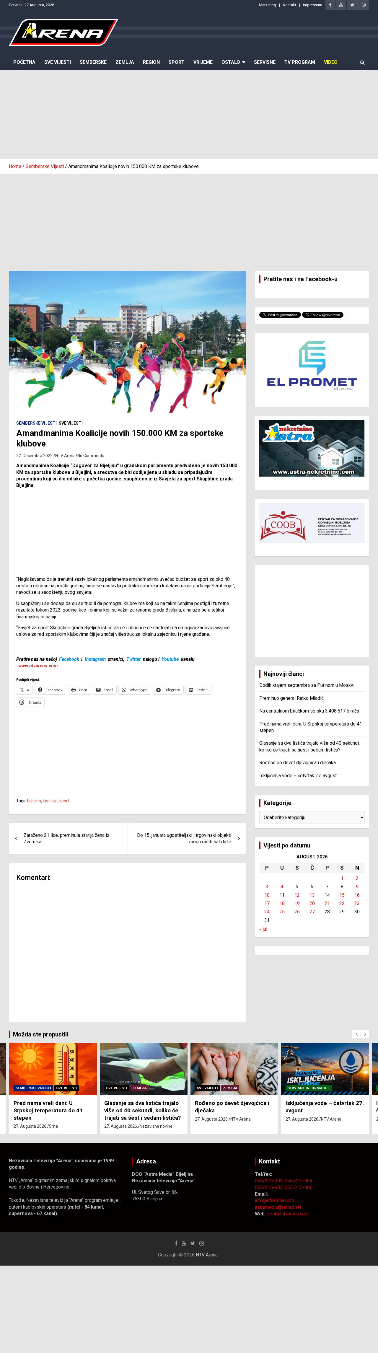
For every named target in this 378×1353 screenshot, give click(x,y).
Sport (177, 62)
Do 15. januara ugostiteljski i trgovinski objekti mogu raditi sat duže (184, 838)
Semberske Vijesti (36, 423)
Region (151, 62)
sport (64, 800)
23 (357, 903)
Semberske (93, 62)
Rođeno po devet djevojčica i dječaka (297, 762)
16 (357, 895)
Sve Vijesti (57, 62)
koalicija (50, 800)
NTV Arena (65, 455)
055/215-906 (298, 1187)
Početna (24, 62)
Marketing (267, 5)
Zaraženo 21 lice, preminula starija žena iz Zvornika (67, 838)
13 (312, 895)
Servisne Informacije (308, 1088)
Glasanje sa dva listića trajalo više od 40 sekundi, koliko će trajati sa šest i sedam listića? (142, 1110)
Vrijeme (203, 62)
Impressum (312, 5)
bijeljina (34, 800)
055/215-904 (298, 1181)
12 (297, 895)
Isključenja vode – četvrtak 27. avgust (298, 775)
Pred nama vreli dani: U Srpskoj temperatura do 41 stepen (48, 1110)
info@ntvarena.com (274, 1200)
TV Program (299, 62)
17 (267, 903)
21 (327, 903)
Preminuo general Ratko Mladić (291, 698)
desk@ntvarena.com (288, 1214)
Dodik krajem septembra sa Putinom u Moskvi (306, 685)
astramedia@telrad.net (278, 1207)
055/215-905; (270, 1187)
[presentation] (356, 1034)
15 (342, 895)
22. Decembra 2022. (34, 455)
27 (312, 912)
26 (297, 912)
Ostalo (230, 62)
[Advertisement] (189, 114)
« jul (263, 929)
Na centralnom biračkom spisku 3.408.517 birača (309, 711)
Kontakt (289, 5)
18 (282, 903)
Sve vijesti (71, 423)
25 (282, 912)
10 (267, 895)
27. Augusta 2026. (30, 1126)
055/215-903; (270, 1181)
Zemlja (124, 62)
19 (297, 903)
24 (267, 912)
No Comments (90, 455)
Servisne (265, 62)
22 (342, 903)
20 (312, 903)
